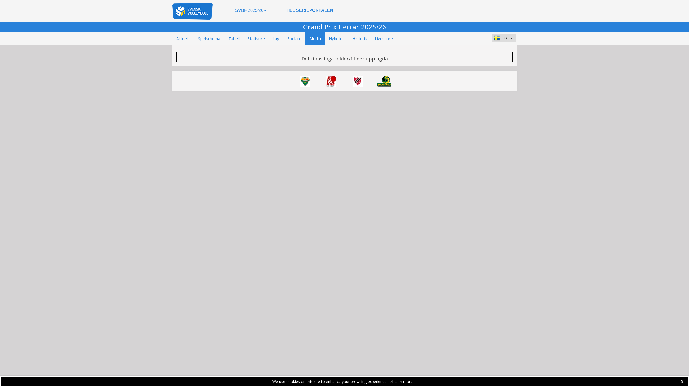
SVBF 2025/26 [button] (249, 10)
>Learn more (401, 381)
